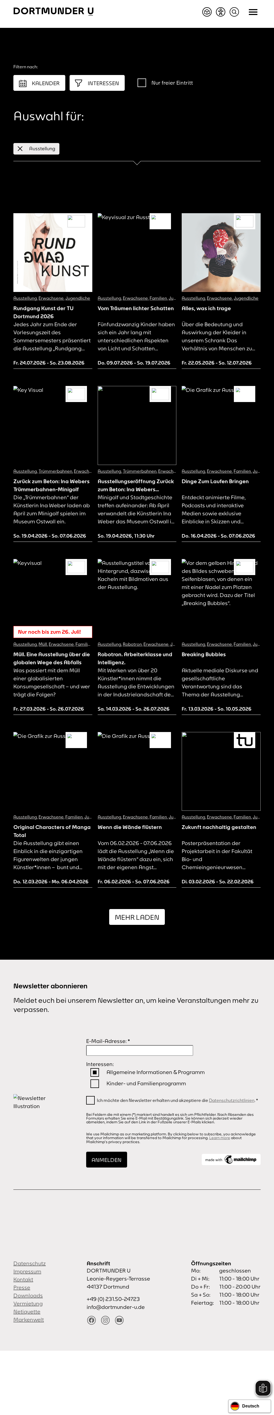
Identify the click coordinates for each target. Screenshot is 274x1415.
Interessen (103, 83)
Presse (21, 1287)
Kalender (46, 83)
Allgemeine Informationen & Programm (155, 1072)
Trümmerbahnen (55, 471)
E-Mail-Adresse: (108, 1041)
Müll (43, 644)
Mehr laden (137, 917)
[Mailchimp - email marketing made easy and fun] (231, 1159)
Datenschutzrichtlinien (231, 1100)
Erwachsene (51, 298)
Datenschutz (29, 1263)
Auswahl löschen (231, 149)
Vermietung (28, 1303)
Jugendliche (77, 298)
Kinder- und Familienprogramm (146, 1083)
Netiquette (26, 1311)
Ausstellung (42, 148)
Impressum (27, 1271)
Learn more (219, 1137)
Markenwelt (28, 1319)
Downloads (28, 1295)
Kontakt (23, 1279)
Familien (158, 298)
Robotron (132, 644)
